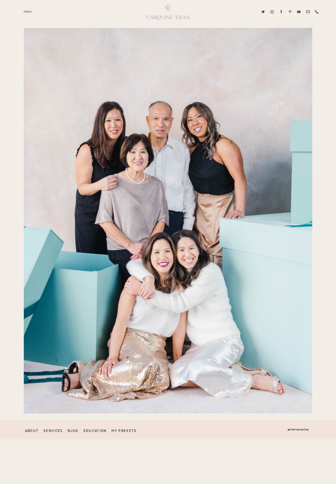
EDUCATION (95, 431)
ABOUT (32, 431)
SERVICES (53, 431)
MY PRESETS (123, 431)
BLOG (73, 431)
